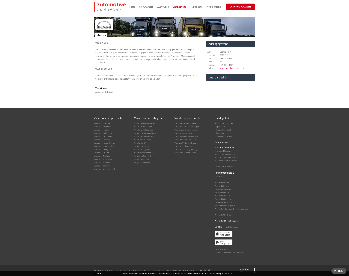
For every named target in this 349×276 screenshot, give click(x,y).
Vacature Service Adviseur (185, 139)
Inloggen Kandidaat (223, 130)
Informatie (101, 35)
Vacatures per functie (187, 118)
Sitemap (154, 270)
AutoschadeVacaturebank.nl (226, 157)
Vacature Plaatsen (240, 6)
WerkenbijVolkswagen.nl (225, 205)
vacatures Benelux (102, 166)
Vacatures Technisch (142, 156)
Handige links (223, 118)
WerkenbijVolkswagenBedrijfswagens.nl (231, 209)
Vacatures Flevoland (102, 126)
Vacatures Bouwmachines (145, 133)
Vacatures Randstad (102, 162)
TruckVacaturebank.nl (224, 167)
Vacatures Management (144, 152)
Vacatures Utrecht (101, 152)
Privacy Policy (188, 270)
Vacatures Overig (141, 159)
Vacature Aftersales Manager (186, 126)
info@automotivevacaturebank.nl (230, 252)
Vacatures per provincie (108, 118)
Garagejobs (220, 176)
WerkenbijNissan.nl (223, 189)
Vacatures (163, 6)
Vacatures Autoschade (143, 130)
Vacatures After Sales (143, 126)
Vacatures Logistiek (142, 149)
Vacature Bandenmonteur (185, 152)
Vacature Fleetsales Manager (186, 136)
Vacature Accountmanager (185, 123)
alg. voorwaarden (173, 270)
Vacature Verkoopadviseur (185, 143)
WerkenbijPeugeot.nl (223, 202)
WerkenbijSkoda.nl (222, 196)
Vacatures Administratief (144, 123)
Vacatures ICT (140, 143)
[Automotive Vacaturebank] (110, 7)
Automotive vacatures (224, 123)
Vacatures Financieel (142, 139)
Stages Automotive (142, 162)
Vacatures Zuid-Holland (104, 159)
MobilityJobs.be (232, 227)
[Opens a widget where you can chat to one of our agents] (338, 271)
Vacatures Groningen (103, 136)
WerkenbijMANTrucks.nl (224, 215)
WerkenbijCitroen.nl (223, 199)
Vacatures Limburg (101, 139)
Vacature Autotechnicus (184, 133)
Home (132, 6)
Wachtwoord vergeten (224, 136)
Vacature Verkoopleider (184, 146)
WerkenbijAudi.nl (222, 182)
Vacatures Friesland (102, 130)
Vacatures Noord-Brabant (104, 143)
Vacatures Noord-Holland (104, 146)
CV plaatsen (146, 6)
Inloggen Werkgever (223, 133)
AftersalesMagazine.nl (224, 151)
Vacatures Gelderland (103, 133)
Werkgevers (179, 6)
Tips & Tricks (213, 6)
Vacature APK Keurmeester (185, 130)
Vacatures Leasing (142, 146)
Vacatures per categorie (148, 118)
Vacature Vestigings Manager (186, 149)
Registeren (137, 270)
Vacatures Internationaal (104, 169)
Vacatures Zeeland (102, 156)
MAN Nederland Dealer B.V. (232, 68)
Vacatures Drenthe (102, 123)
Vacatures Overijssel (102, 149)
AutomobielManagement (225, 154)
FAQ (162, 270)
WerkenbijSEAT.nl (222, 192)
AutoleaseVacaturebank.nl (226, 161)
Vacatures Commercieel (144, 136)
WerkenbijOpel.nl (222, 186)
